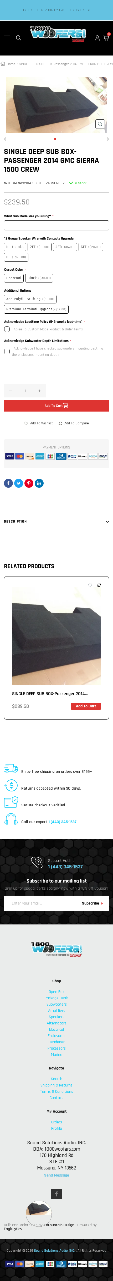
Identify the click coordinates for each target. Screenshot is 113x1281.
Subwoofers (57, 1004)
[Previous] (6, 139)
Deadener (57, 1042)
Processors (57, 1048)
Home (11, 64)
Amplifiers (56, 1010)
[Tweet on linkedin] (39, 483)
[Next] (107, 139)
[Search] (19, 38)
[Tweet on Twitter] (18, 483)
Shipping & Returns (56, 1085)
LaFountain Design (59, 1225)
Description (15, 521)
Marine (56, 1054)
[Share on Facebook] (8, 483)
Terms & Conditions (56, 1091)
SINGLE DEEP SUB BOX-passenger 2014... (50, 694)
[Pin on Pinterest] (28, 483)
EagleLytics (13, 1229)
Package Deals (57, 998)
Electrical (56, 1029)
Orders (56, 1122)
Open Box (56, 992)
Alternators (56, 1023)
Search (56, 1079)
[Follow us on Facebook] (56, 1194)
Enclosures (56, 1036)
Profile (56, 1128)
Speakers (56, 1017)
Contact (56, 1098)
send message (56, 1175)
